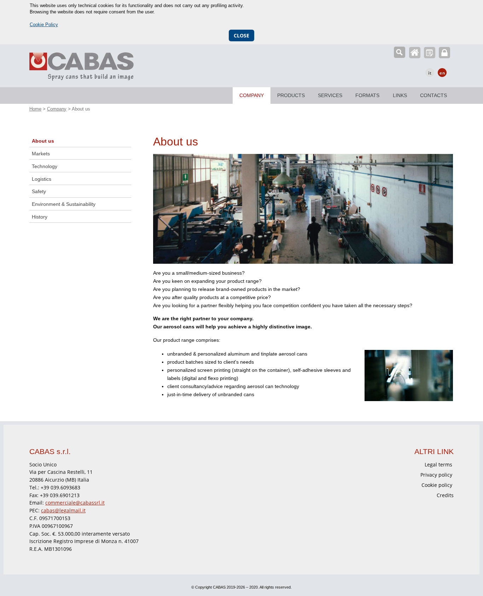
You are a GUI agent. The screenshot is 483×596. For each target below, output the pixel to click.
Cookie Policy (44, 24)
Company (251, 95)
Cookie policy (436, 485)
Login (444, 52)
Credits (445, 495)
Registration (429, 52)
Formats (367, 95)
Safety (39, 191)
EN (443, 73)
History (39, 217)
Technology (44, 166)
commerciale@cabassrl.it (75, 502)
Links (400, 95)
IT (430, 73)
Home (414, 52)
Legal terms (438, 464)
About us (43, 141)
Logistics (41, 179)
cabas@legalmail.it (63, 510)
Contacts (433, 95)
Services (330, 95)
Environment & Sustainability (63, 204)
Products (291, 95)
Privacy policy (436, 474)
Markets (41, 153)
